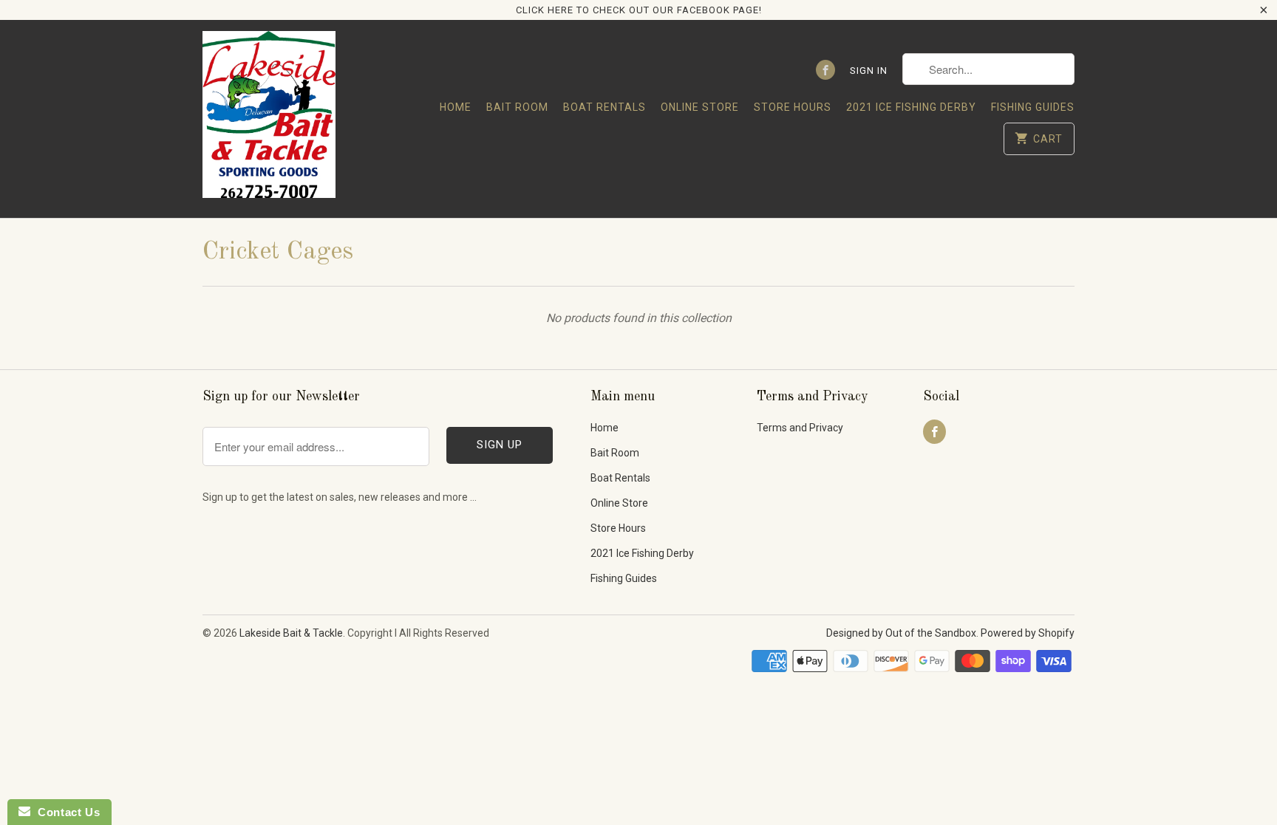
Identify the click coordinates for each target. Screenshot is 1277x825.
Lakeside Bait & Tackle (291, 633)
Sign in (869, 70)
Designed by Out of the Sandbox (901, 633)
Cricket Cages (277, 251)
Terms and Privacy (800, 428)
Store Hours (792, 107)
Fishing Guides (1033, 107)
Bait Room (517, 107)
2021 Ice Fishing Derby (911, 107)
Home (455, 107)
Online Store (700, 107)
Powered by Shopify (1028, 633)
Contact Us (65, 812)
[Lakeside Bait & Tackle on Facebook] (825, 70)
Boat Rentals (604, 107)
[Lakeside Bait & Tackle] (269, 118)
